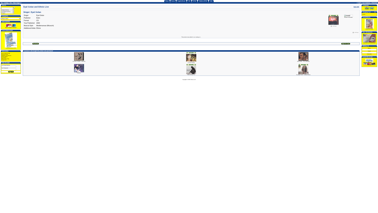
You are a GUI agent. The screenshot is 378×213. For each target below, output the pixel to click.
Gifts (211, 1)
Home (167, 1)
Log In (359, 3)
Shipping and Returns (6, 55)
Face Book (3, 57)
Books (173, 1)
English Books (181, 1)
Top (2, 3)
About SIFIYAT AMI (5, 53)
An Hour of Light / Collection (79, 61)
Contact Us (3, 59)
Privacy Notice (4, 56)
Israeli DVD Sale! (369, 29)
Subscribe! (369, 54)
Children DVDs (203, 1)
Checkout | (375, 3)
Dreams (79, 72)
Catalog (6, 3)
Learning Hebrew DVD (11, 48)
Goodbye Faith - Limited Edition (303, 74)
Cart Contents (366, 3)
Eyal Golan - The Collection (303, 61)
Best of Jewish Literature (11, 27)
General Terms (4, 54)
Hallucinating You (191, 74)
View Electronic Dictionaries (369, 42)
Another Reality (191, 62)
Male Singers (17, 3)
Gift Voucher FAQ (5, 58)
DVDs (194, 1)
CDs (189, 1)
